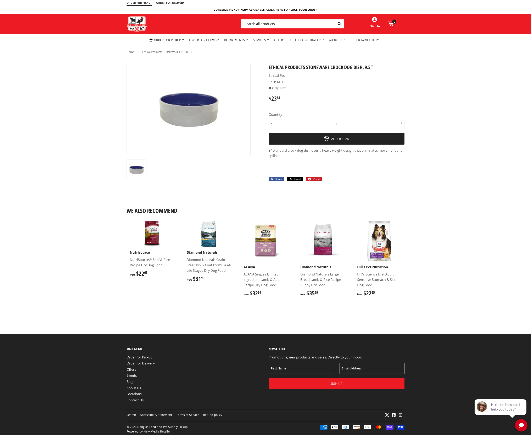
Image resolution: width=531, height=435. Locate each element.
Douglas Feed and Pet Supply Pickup (162, 427)
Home (130, 52)
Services (260, 40)
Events (132, 375)
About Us (336, 40)
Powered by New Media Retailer (149, 431)
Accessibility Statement (156, 415)
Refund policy (212, 415)
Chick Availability (365, 40)
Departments (235, 40)
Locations (134, 394)
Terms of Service (187, 415)
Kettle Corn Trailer (306, 40)
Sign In (375, 26)
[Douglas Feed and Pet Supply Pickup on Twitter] (387, 415)
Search (131, 415)
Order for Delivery (204, 40)
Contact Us (135, 400)
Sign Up (336, 383)
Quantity (275, 114)
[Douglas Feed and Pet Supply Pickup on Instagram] (400, 415)
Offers (279, 40)
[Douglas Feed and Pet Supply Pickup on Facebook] (394, 415)
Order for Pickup (167, 40)
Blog (130, 381)
